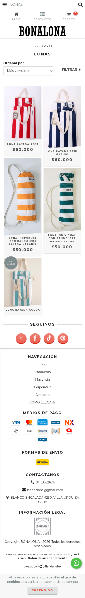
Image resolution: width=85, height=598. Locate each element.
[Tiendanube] (43, 567)
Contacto (43, 395)
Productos (43, 372)
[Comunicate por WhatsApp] (76, 563)
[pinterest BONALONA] (63, 338)
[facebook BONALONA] (35, 338)
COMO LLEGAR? (42, 402)
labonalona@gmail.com (45, 490)
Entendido (42, 590)
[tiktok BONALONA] (49, 338)
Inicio (36, 46)
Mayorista (42, 379)
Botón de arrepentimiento (47, 558)
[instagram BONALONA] (21, 338)
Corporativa (42, 387)
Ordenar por (13, 63)
